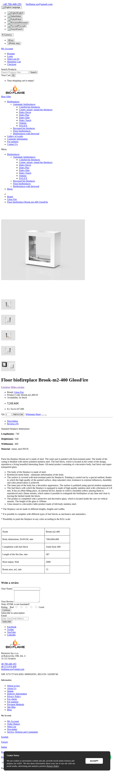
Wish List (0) (13, 59)
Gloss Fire (12, 199)
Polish (18, 19)
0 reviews (5, 387)
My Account (13, 721)
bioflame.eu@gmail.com (12, 669)
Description (12, 421)
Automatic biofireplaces (24, 104)
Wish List (11, 726)
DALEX (23, 125)
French (20, 29)
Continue (6, 610)
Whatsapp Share (33, 414)
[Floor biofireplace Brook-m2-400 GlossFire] (43, 293)
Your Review (7, 601)
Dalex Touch (25, 120)
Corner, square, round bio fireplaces (35, 109)
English (20, 13)
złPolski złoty (14, 43)
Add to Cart (18, 414)
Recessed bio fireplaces (24, 128)
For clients (12, 699)
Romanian (23, 23)
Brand (10, 196)
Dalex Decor (25, 112)
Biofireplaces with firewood (26, 133)
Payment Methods (15, 704)
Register (11, 53)
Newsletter (12, 729)
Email (4, 615)
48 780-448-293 (8, 664)
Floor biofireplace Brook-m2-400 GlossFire (27, 202)
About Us (11, 688)
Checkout (11, 64)
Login (10, 56)
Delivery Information (17, 694)
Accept (94, 761)
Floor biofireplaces (22, 131)
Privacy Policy (14, 696)
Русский (22, 26)
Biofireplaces (13, 101)
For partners (12, 141)
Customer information (17, 139)
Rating (4, 607)
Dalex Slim (24, 117)
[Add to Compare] (45, 415)
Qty (3, 414)
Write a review (17, 387)
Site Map (11, 707)
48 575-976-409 (8, 666)
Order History (13, 724)
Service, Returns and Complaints (22, 732)
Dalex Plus (24, 115)
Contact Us (12, 144)
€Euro (10, 40)
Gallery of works (15, 136)
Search (33, 72)
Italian (18, 16)
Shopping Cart (14, 61)
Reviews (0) (13, 423)
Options (22, 123)
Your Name (6, 588)
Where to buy (13, 686)
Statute (10, 691)
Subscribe (6, 622)
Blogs (10, 189)
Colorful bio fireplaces (29, 107)
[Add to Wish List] (42, 415)
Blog (9, 709)
